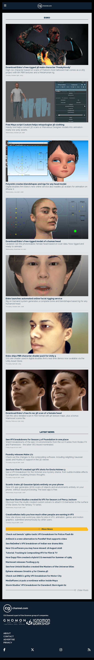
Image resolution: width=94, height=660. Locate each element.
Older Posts (82, 590)
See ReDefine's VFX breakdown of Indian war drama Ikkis (34, 543)
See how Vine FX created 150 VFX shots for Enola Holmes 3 (35, 469)
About (7, 633)
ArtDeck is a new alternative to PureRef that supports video (36, 539)
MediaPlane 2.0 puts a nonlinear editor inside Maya (32, 580)
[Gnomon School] (14, 622)
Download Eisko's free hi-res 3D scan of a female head (34, 413)
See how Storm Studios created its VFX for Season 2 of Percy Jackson (41, 499)
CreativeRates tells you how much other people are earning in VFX (40, 514)
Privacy (7, 642)
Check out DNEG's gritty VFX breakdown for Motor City (34, 576)
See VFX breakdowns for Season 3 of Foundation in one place (37, 439)
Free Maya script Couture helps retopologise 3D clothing (35, 124)
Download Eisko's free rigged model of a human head (33, 241)
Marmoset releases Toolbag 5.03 (22, 562)
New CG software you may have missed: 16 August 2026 (34, 548)
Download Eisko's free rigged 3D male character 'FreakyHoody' (38, 67)
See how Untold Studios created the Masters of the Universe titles (40, 566)
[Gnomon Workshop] (38, 622)
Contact (8, 636)
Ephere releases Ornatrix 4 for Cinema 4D (27, 571)
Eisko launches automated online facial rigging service (34, 298)
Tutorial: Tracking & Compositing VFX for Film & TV (31, 553)
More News (47, 529)
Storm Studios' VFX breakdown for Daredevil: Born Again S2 (36, 585)
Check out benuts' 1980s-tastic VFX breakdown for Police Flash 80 (39, 534)
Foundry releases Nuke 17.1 (19, 454)
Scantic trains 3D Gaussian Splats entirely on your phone (35, 484)
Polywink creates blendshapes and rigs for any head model (36, 184)
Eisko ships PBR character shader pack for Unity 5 (31, 356)
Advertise (9, 639)
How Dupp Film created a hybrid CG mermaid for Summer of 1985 (39, 557)
